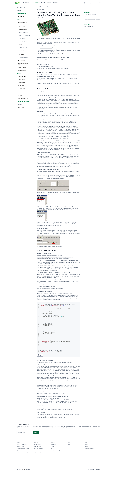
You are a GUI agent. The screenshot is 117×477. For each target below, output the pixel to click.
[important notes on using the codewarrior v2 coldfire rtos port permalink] (36, 57)
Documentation (36, 2)
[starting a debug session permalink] (36, 228)
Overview (19, 10)
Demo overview (23, 47)
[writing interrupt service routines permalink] (36, 291)
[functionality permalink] (36, 111)
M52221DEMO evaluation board (47, 50)
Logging (20, 91)
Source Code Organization (44, 62)
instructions (60, 50)
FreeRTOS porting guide (24, 35)
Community (55, 2)
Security (43, 2)
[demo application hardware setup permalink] (36, 92)
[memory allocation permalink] (36, 412)
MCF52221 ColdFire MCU (46, 48)
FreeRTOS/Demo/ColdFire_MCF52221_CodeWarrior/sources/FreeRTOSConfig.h (55, 257)
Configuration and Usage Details (45, 66)
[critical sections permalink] (36, 383)
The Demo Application (43, 64)
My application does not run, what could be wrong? (56, 68)
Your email (19, 429)
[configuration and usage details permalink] (36, 250)
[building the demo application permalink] (36, 152)
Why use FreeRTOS (88, 26)
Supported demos (24, 50)
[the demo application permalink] (36, 89)
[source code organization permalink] (36, 72)
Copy (41, 355)
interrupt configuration (45, 262)
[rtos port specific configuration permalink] (36, 253)
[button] (99, 2)
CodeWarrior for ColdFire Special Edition (51, 53)
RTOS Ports (39, 17)
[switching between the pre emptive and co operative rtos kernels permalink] (36, 396)
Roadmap (20, 104)
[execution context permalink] (36, 391)
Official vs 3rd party (23, 41)
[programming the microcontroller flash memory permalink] (36, 169)
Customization (22, 38)
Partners (49, 2)
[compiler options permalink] (36, 405)
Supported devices (23, 32)
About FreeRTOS (26, 2)
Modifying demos (24, 57)
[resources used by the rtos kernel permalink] (36, 360)
